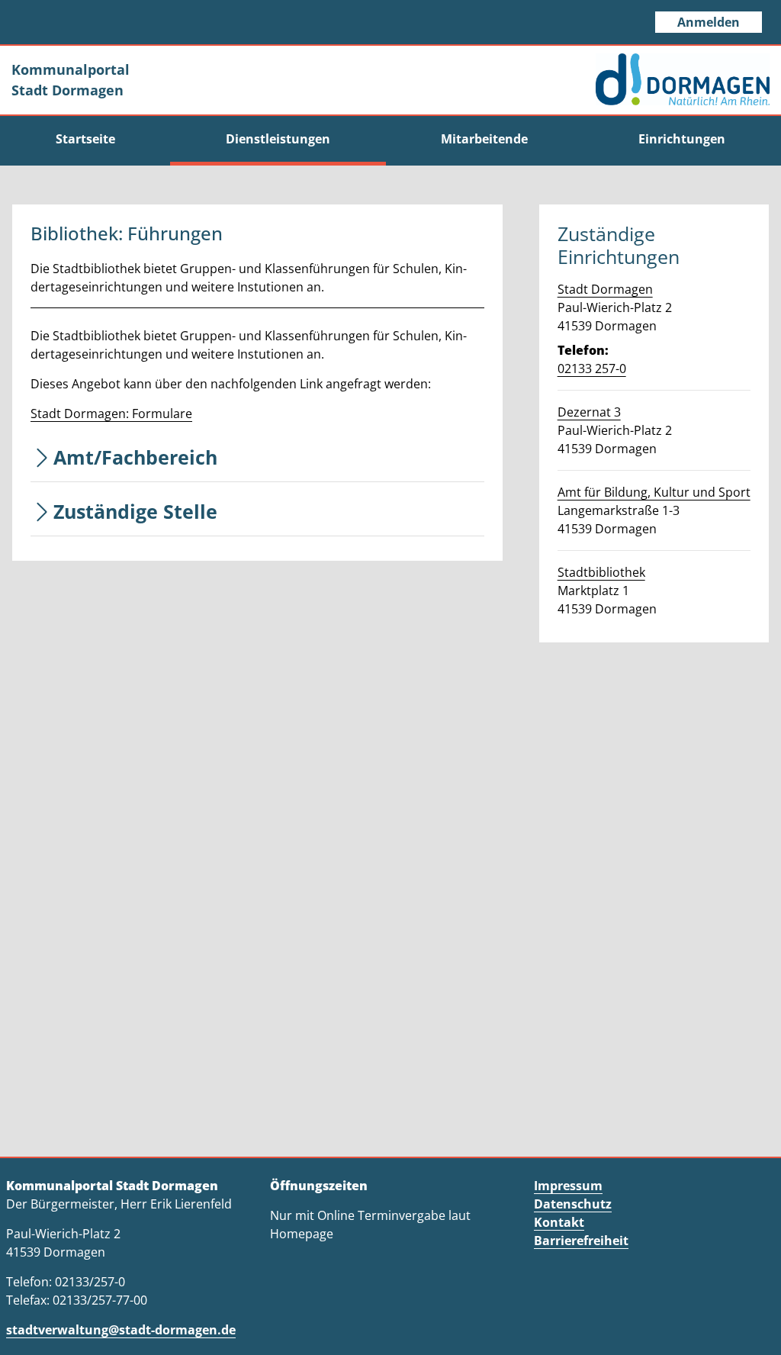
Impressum (568, 1185)
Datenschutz (573, 1204)
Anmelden (708, 22)
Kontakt (559, 1222)
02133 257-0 (592, 368)
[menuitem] (85, 139)
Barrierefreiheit (581, 1240)
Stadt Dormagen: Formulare (111, 413)
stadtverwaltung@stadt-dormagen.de (121, 1329)
